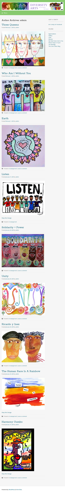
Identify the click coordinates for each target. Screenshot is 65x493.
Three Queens (10, 24)
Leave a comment (22, 68)
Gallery (50, 35)
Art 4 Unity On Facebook (55, 24)
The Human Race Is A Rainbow (21, 371)
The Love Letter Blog (54, 46)
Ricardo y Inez (10, 324)
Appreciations (52, 34)
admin (17, 27)
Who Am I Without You (16, 73)
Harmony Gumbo (12, 422)
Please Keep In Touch (54, 43)
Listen (5, 174)
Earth (5, 118)
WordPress (12, 489)
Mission (50, 39)
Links (49, 37)
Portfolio (19, 489)
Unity (5, 276)
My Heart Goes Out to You (55, 41)
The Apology (51, 44)
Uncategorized (13, 68)
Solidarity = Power (13, 227)
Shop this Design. (7, 218)
